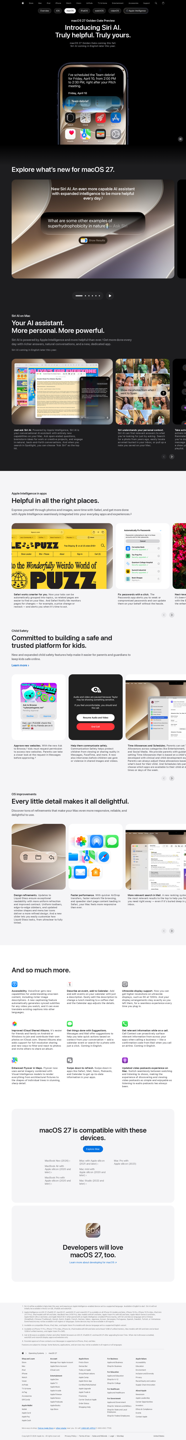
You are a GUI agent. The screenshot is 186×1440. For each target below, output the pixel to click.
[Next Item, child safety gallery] (171, 778)
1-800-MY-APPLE (88, 1428)
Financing (83, 1396)
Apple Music (55, 1387)
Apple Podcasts (56, 1402)
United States (158, 1436)
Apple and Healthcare (116, 1393)
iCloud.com (54, 1370)
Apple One (54, 1379)
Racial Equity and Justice (146, 1381)
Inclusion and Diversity (145, 1374)
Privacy (139, 1377)
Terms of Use (84, 1436)
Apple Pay (26, 1417)
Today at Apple (85, 1370)
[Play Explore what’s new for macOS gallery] (110, 296)
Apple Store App (85, 1381)
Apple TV (54, 1383)
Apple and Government (116, 1402)
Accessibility (141, 1362)
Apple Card (26, 1413)
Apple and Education (115, 1376)
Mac (23, 1366)
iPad (23, 1370)
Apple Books (55, 1406)
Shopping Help (84, 1407)
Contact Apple (141, 1417)
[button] (156, 3)
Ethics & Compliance (144, 1409)
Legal (112, 1436)
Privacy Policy (70, 1436)
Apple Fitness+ (56, 1394)
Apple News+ (55, 1398)
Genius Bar (83, 1366)
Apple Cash (26, 1420)
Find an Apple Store (45, 1428)
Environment (141, 1370)
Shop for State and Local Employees (117, 1411)
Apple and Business (115, 1362)
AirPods (25, 1385)
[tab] (85, 295)
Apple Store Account (58, 1366)
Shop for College (114, 1383)
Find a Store (83, 1362)
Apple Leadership (143, 1398)
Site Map (120, 1436)
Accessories (27, 1396)
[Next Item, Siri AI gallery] (171, 456)
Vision (24, 1381)
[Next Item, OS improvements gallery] (171, 931)
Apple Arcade (55, 1391)
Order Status (84, 1403)
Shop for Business (114, 1366)
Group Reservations (87, 1374)
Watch (24, 1377)
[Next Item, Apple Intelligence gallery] (171, 615)
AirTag (24, 1392)
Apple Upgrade (85, 1389)
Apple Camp (83, 1377)
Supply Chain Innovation (145, 1385)
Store (24, 1362)
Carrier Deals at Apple (87, 1400)
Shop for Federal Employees (118, 1416)
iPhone (24, 1374)
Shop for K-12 (112, 1379)
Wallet (24, 1409)
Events (138, 1413)
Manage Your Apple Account (61, 1362)
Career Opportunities (144, 1402)
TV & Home (26, 1389)
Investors (139, 1406)
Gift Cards (26, 1400)
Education (140, 1366)
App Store (54, 1409)
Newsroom (140, 1394)
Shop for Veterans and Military (119, 1406)
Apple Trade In (84, 1392)
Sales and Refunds (99, 1436)
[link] (70, 10)
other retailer (61, 1428)
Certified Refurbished (87, 1385)
